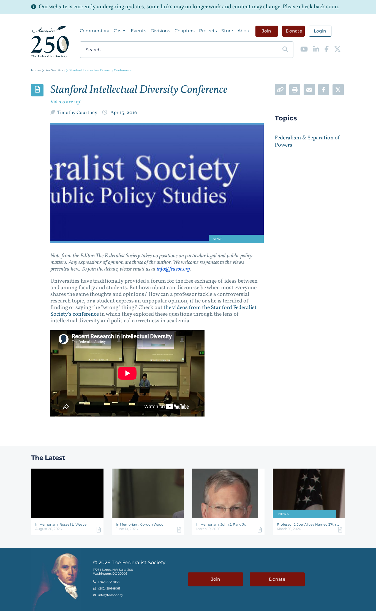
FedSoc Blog (55, 70)
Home (36, 70)
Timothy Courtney (77, 112)
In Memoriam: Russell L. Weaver (61, 524)
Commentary (94, 30)
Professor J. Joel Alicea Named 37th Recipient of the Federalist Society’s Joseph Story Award (309, 524)
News (283, 514)
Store (227, 30)
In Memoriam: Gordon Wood (140, 524)
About (244, 30)
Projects (208, 30)
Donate (294, 31)
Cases (120, 30)
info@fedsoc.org (173, 269)
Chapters (185, 30)
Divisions (160, 30)
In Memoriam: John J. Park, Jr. (221, 524)
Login (320, 31)
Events (138, 30)
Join (266, 31)
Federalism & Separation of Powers (307, 141)
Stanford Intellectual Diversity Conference (100, 70)
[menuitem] (94, 31)
